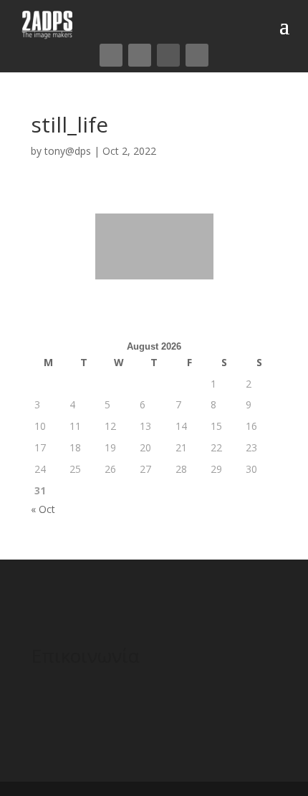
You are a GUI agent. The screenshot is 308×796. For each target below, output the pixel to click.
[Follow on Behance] (197, 55)
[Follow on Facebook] (111, 55)
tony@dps (67, 151)
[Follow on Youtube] (168, 55)
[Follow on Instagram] (139, 55)
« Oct (43, 509)
